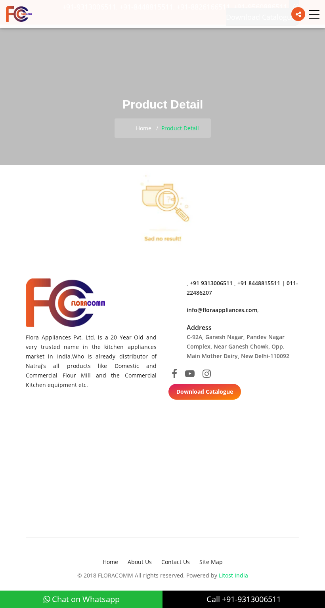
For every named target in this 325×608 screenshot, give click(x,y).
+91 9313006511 (212, 283)
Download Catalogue (204, 391)
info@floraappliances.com (222, 310)
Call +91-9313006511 (243, 599)
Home (142, 128)
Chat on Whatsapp (85, 599)
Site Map (211, 562)
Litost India (233, 575)
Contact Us (175, 562)
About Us (140, 562)
